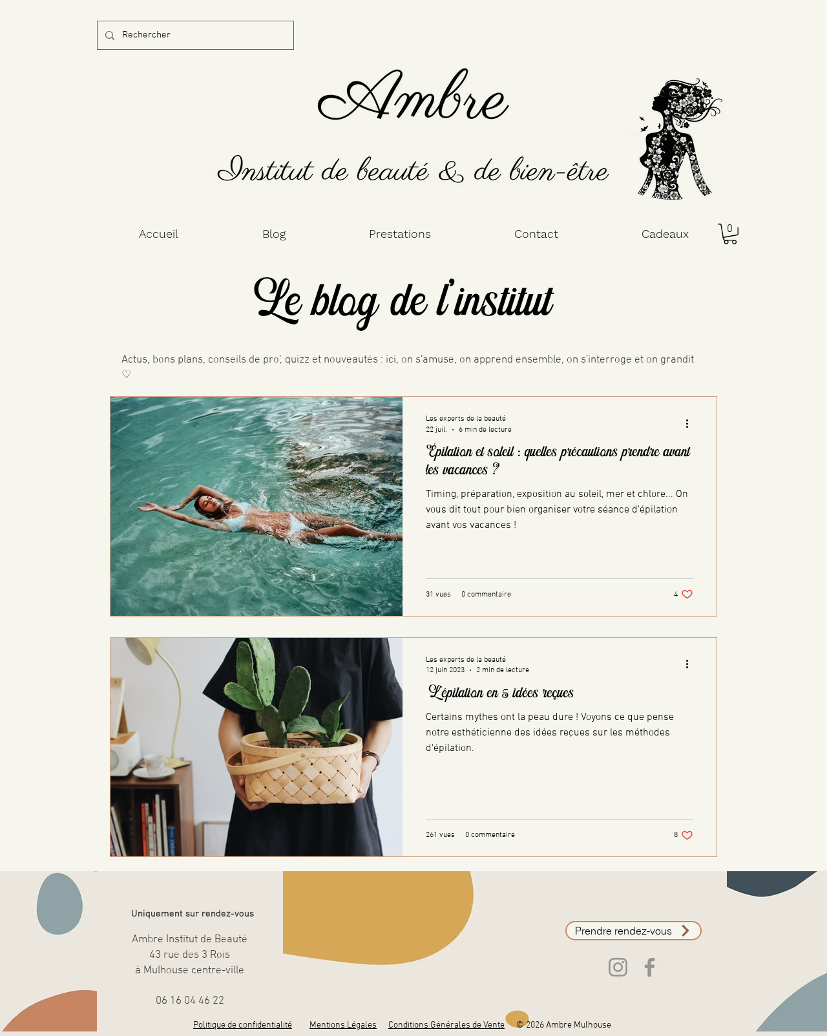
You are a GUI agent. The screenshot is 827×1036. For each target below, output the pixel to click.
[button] (730, 234)
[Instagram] (618, 967)
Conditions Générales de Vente (446, 1025)
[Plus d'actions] (691, 423)
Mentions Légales (343, 1025)
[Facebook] (649, 967)
